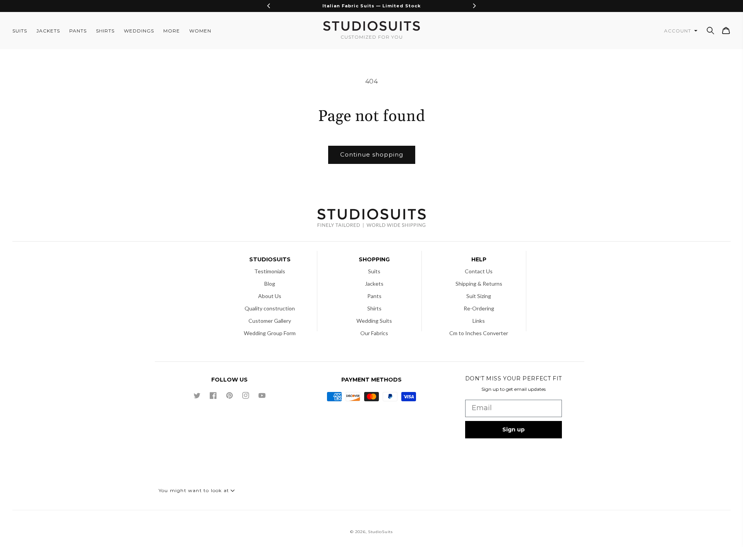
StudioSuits (380, 531)
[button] (710, 30)
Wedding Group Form (270, 333)
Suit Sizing (478, 296)
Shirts (374, 308)
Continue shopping (371, 154)
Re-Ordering (479, 308)
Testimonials (269, 271)
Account (678, 31)
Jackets (374, 283)
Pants (374, 296)
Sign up (513, 429)
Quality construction (270, 308)
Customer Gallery (269, 320)
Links (479, 320)
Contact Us (479, 271)
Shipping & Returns (478, 283)
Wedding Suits (374, 320)
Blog (269, 283)
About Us (269, 296)
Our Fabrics (374, 333)
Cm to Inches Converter (478, 333)
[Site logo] (371, 219)
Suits (374, 271)
